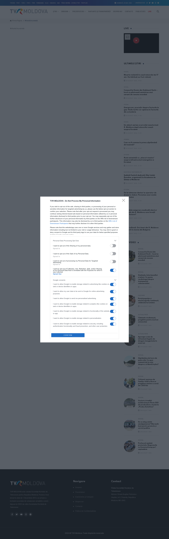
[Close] (124, 201)
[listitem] (84, 240)
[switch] (113, 245)
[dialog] (84, 269)
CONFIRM (68, 335)
